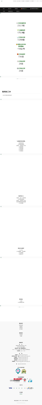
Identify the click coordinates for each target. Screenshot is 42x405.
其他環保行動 (10, 11)
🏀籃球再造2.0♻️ (24, 8)
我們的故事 (21, 325)
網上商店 (9, 8)
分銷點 (21, 336)
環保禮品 (16, 8)
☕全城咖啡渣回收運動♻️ (34, 8)
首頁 (3, 8)
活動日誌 (17, 11)
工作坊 (4, 11)
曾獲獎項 (21, 326)
